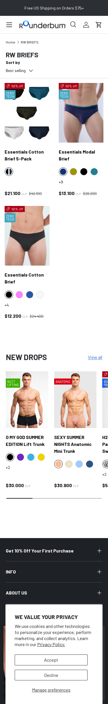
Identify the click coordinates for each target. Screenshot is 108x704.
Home (10, 42)
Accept (51, 660)
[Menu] (9, 24)
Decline (51, 675)
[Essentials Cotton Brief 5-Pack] (27, 113)
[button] (98, 24)
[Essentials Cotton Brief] (27, 236)
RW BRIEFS (30, 42)
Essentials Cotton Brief (24, 278)
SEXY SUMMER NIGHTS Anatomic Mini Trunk (73, 444)
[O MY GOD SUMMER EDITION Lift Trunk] (27, 399)
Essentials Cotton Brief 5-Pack (24, 155)
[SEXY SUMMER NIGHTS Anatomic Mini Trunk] (75, 399)
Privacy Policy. (51, 644)
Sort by (13, 62)
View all (95, 357)
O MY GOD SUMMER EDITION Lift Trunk (25, 440)
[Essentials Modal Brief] (81, 113)
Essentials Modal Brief (77, 155)
